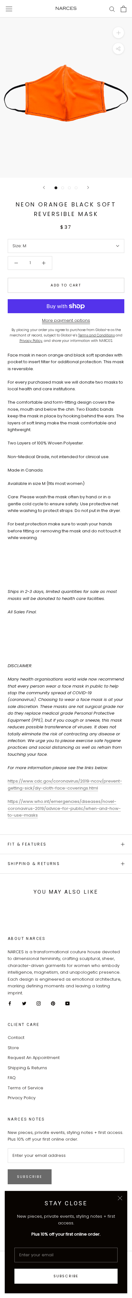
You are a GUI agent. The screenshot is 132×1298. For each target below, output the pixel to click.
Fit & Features (27, 844)
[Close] (120, 1198)
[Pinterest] (53, 1003)
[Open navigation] (9, 8)
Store (13, 1048)
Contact (16, 1038)
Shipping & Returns (34, 863)
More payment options (66, 320)
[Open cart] (123, 9)
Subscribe (66, 1276)
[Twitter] (24, 1003)
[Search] (112, 8)
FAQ (12, 1078)
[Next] (88, 187)
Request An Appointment (34, 1058)
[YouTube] (67, 1003)
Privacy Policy (22, 1098)
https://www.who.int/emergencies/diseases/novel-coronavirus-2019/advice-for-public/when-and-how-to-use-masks (64, 808)
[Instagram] (39, 1003)
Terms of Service (25, 1088)
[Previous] (44, 187)
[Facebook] (10, 1003)
